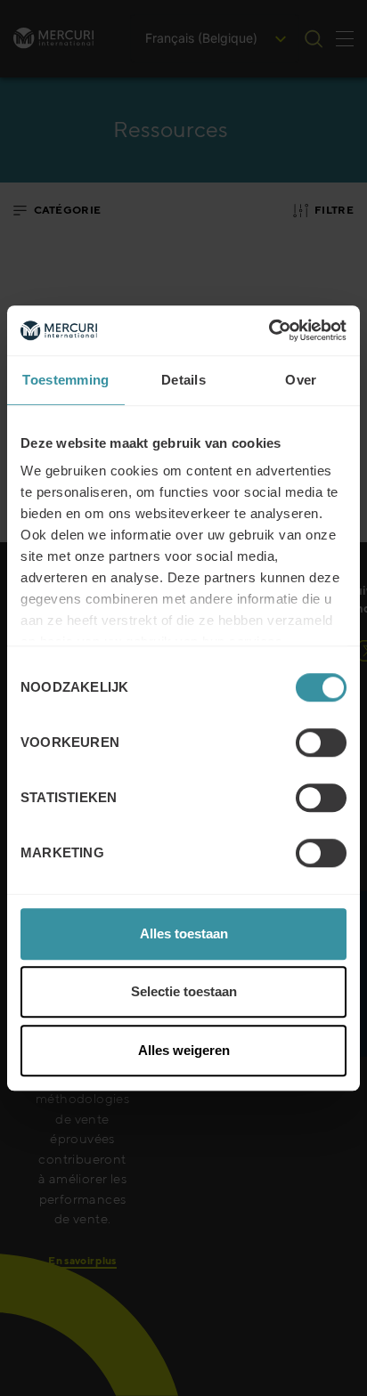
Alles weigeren (184, 1050)
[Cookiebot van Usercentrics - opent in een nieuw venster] (269, 330)
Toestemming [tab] (65, 379)
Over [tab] (300, 379)
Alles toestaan (184, 933)
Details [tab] (183, 379)
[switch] (321, 742)
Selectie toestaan (184, 991)
